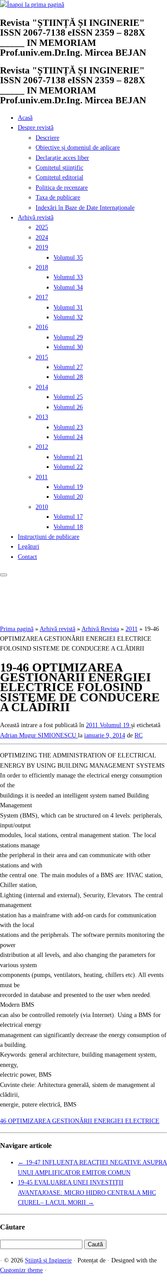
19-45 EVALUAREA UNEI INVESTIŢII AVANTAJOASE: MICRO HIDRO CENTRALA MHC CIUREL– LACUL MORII (87, 1192)
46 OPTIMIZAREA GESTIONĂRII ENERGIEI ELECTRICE (79, 1121)
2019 (42, 247)
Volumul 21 (68, 457)
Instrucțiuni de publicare (48, 536)
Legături (28, 546)
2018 (42, 267)
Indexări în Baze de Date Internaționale (85, 207)
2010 (42, 507)
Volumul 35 (68, 257)
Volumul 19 (68, 487)
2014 (42, 387)
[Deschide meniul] (3, 575)
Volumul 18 (68, 527)
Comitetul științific (59, 167)
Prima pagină (16, 629)
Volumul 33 (68, 277)
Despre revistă (35, 127)
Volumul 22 (68, 467)
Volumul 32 (68, 317)
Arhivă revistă (35, 217)
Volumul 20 (68, 496)
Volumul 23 (68, 427)
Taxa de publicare (58, 197)
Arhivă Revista (100, 629)
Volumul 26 (68, 407)
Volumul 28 (68, 377)
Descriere (47, 137)
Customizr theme (21, 1270)
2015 (42, 357)
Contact (27, 556)
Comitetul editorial (59, 177)
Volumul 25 (68, 397)
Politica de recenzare (62, 187)
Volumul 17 (68, 516)
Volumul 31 (68, 307)
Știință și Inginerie (48, 1260)
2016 (42, 327)
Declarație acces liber (62, 158)
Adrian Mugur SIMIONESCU (39, 735)
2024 (42, 237)
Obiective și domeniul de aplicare (78, 147)
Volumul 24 (68, 437)
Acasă (25, 117)
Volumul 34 (68, 287)
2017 (42, 297)
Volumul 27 (68, 367)
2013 (42, 417)
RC (138, 735)
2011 (42, 477)
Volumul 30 (68, 347)
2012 (42, 447)
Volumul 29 (68, 337)
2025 (42, 227)
